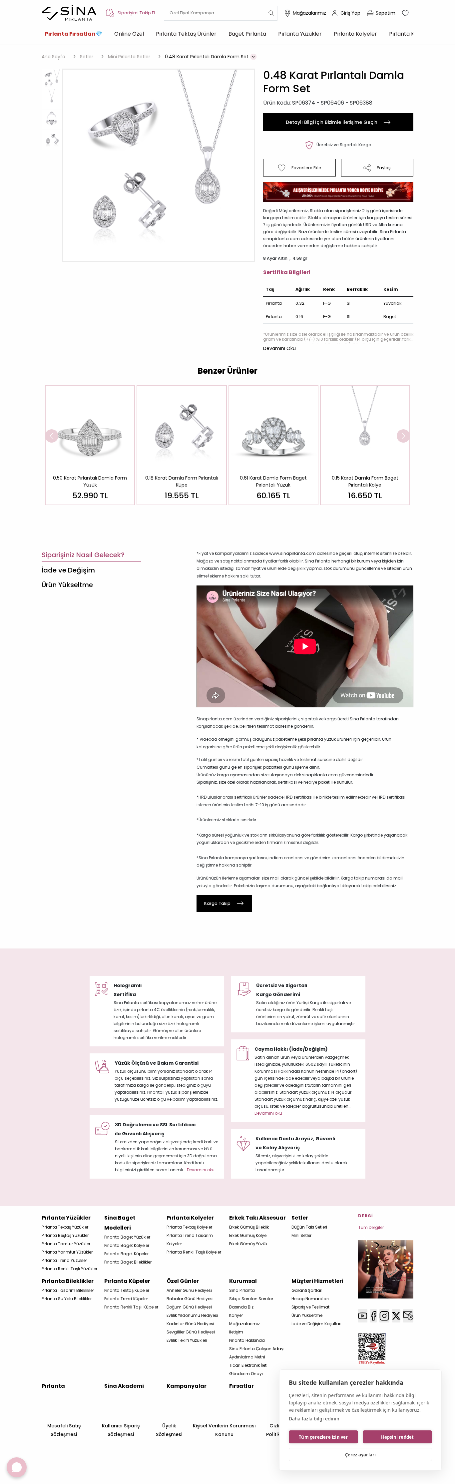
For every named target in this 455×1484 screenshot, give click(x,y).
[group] (90, 445)
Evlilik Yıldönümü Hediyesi (192, 1315)
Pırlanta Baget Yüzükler (127, 1237)
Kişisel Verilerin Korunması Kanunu (224, 1430)
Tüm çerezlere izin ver (323, 1437)
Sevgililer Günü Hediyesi (191, 1332)
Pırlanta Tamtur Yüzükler (66, 1244)
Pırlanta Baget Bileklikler (128, 1262)
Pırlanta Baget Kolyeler (126, 1245)
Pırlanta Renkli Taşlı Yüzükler (69, 1269)
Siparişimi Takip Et (136, 13)
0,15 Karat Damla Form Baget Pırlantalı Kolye (365, 481)
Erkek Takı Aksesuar (257, 1218)
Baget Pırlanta (247, 34)
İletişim (236, 1332)
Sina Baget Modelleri (120, 1223)
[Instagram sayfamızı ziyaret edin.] (384, 1315)
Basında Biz (241, 1307)
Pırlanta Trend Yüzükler (64, 1260)
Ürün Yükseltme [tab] (67, 584)
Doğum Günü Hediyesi (189, 1307)
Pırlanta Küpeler (410, 34)
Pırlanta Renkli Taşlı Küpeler (131, 1307)
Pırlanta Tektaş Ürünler (186, 34)
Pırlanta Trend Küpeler (126, 1298)
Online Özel (129, 34)
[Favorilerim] (406, 13)
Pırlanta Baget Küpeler (126, 1254)
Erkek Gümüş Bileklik (249, 1227)
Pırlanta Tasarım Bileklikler (68, 1290)
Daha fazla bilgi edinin (314, 1418)
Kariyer (236, 1315)
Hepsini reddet (397, 1437)
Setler (299, 1218)
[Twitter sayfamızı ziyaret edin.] (396, 1315)
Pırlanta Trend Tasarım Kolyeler (190, 1240)
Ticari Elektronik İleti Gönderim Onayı (248, 1369)
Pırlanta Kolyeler (355, 34)
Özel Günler (183, 1281)
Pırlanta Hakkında (247, 1340)
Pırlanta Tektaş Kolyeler (189, 1227)
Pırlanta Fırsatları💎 (73, 34)
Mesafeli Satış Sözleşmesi (64, 1430)
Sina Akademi (124, 1386)
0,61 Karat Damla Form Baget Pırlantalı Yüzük (273, 481)
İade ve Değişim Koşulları (316, 1323)
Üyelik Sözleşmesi (169, 1430)
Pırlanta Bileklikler (68, 1281)
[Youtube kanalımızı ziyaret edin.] (362, 1315)
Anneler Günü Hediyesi (189, 1290)
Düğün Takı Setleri (309, 1227)
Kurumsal (243, 1281)
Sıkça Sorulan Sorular (251, 1298)
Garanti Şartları (306, 1290)
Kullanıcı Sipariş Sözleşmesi (121, 1430)
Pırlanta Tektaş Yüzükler (65, 1227)
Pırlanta (53, 1386)
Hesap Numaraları (310, 1298)
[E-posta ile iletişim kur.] (408, 1315)
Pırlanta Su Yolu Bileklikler (67, 1298)
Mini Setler (301, 1235)
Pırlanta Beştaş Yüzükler (65, 1235)
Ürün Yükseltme (306, 1315)
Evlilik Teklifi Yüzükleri (187, 1340)
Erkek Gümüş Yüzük (248, 1244)
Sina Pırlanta (242, 1290)
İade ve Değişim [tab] (68, 570)
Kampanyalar (187, 1386)
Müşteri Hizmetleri (317, 1281)
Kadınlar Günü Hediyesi (190, 1323)
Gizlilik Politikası (276, 1430)
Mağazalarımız (309, 13)
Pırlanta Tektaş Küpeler (126, 1290)
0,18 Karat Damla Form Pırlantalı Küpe (181, 481)
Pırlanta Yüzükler (300, 34)
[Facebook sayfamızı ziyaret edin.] (373, 1315)
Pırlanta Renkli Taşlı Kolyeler (194, 1252)
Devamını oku (268, 1113)
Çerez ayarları (360, 1455)
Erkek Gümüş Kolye (247, 1235)
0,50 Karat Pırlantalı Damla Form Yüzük (90, 481)
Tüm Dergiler (371, 1227)
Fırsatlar (241, 1386)
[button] (279, 348)
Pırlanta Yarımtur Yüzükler (67, 1252)
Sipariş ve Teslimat (310, 1307)
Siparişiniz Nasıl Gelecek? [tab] (83, 554)
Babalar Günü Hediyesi (190, 1298)
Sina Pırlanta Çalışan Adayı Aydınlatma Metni (256, 1353)
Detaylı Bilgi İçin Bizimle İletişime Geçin (331, 122)
